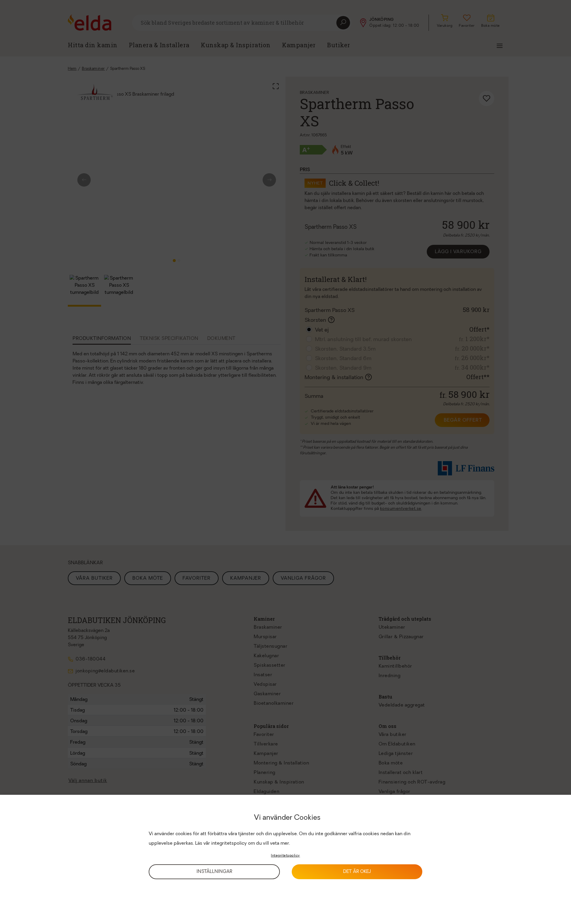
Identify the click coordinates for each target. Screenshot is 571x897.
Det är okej (357, 872)
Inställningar (214, 872)
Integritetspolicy (285, 855)
